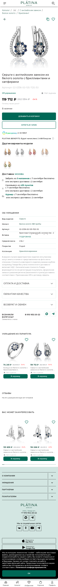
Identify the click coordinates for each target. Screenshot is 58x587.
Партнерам (8, 490)
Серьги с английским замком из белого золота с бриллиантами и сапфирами (42, 369)
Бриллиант (23, 13)
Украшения (8, 483)
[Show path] (14, 10)
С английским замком (30, 10)
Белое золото (9, 13)
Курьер (9, 194)
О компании (8, 476)
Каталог (6, 10)
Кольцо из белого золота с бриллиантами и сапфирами (15, 369)
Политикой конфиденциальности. (31, 567)
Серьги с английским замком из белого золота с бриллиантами (15, 451)
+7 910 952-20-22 (29, 513)
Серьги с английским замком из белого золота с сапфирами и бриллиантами (42, 451)
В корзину (15, 376)
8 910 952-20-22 (32, 314)
